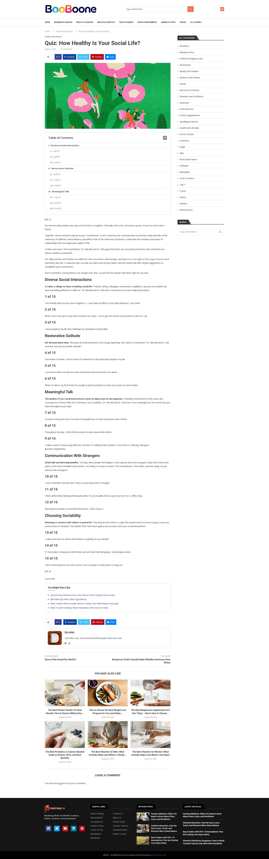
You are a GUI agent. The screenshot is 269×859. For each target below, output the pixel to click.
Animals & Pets (168, 22)
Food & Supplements (147, 22)
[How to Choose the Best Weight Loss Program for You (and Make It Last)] (108, 693)
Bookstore (95, 838)
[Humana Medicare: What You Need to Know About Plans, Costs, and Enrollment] (143, 817)
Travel (183, 22)
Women (183, 203)
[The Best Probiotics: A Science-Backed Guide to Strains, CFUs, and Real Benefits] (65, 734)
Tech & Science (126, 22)
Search (190, 9)
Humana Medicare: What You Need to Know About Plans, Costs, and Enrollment (164, 816)
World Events (186, 209)
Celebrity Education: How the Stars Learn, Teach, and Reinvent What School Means (164, 828)
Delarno (70, 632)
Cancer (183, 83)
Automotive (185, 64)
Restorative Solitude (62, 168)
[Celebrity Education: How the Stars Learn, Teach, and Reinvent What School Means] (143, 828)
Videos (183, 197)
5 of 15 (57, 180)
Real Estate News (188, 159)
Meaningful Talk (60, 191)
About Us (117, 818)
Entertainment (186, 109)
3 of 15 (57, 162)
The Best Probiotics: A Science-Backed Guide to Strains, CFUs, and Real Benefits (64, 754)
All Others (195, 22)
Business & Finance (63, 22)
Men (182, 153)
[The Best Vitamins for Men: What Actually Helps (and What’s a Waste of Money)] (108, 734)
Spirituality (185, 172)
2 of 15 (56, 156)
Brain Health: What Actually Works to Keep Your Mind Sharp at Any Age (84, 603)
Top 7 (182, 184)
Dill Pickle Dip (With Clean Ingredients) (68, 599)
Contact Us (118, 814)
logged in (62, 783)
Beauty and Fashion (189, 71)
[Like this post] (59, 57)
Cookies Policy (97, 826)
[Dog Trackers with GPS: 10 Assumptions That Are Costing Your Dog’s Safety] (143, 840)
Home (47, 22)
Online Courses (120, 834)
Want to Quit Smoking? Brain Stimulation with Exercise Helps (79, 607)
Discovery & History (189, 90)
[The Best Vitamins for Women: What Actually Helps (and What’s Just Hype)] (150, 734)
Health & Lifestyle (106, 22)
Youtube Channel (120, 826)
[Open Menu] (222, 9)
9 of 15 (58, 208)
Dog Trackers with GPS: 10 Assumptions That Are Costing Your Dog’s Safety (164, 840)
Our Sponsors (97, 822)
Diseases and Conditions (191, 96)
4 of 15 (56, 174)
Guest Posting (97, 814)
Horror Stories (187, 134)
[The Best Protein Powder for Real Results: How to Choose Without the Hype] (65, 693)
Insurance (184, 140)
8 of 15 (58, 203)
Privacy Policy (119, 822)
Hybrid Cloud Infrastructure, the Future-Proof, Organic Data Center (82, 595)
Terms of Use (97, 830)
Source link (50, 578)
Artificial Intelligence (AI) (191, 58)
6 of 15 (58, 185)
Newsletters (96, 834)
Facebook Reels (120, 830)
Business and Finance (190, 77)
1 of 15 (56, 151)
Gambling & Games (189, 121)
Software (184, 165)
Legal (182, 146)
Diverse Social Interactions (65, 145)
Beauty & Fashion (84, 22)
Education (184, 102)
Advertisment (97, 818)
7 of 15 (57, 197)
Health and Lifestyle (64, 31)
